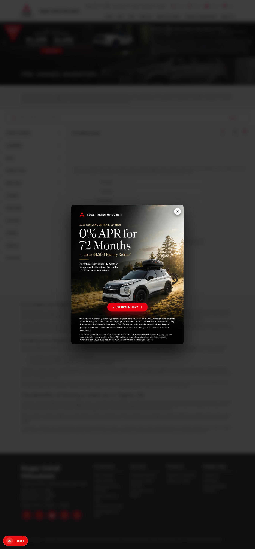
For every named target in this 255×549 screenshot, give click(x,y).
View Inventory (126, 306)
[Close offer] (177, 211)
